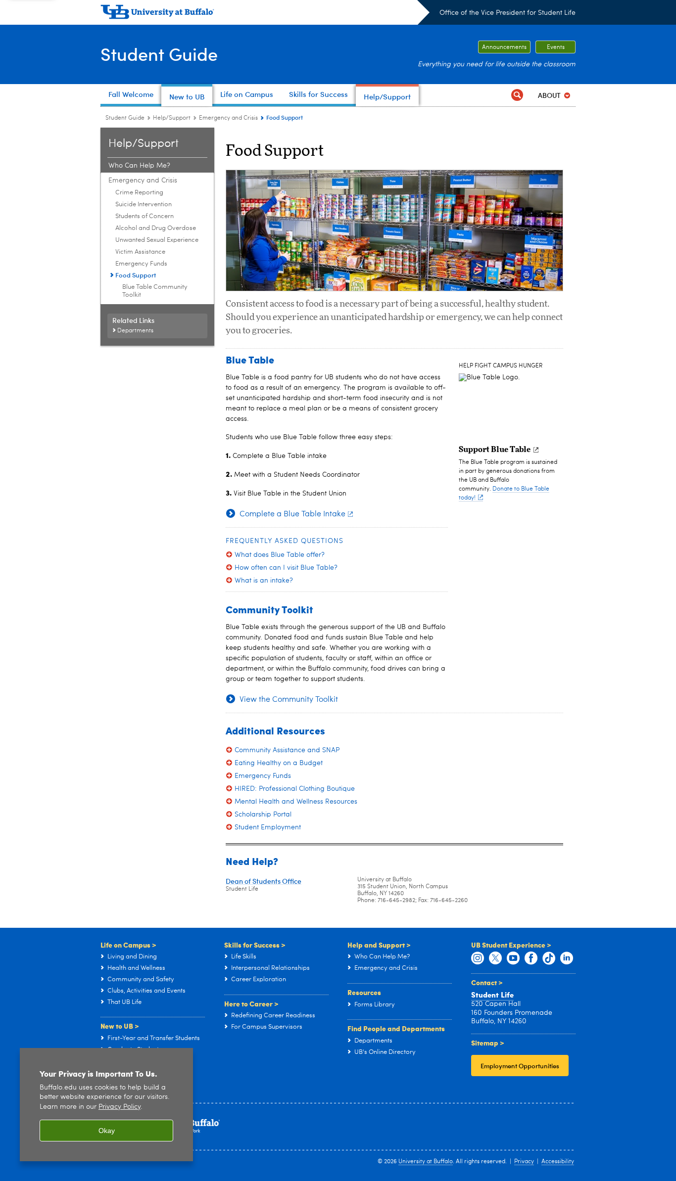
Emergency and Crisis (228, 118)
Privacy (524, 1162)
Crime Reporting (139, 192)
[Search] (517, 95)
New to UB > (119, 1026)
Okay (106, 1131)
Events (556, 47)
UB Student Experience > (511, 945)
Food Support (135, 275)
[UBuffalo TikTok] (548, 958)
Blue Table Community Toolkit (155, 291)
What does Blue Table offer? (280, 554)
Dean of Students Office (263, 881)
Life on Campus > (128, 945)
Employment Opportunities (520, 1065)
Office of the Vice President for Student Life (507, 12)
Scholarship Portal (263, 814)
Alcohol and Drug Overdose (155, 228)
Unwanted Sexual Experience (156, 240)
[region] (106, 1104)
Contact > (487, 982)
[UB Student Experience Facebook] (531, 958)
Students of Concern (144, 216)
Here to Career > (251, 1003)
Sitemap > (487, 1042)
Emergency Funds (141, 264)
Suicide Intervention (143, 204)
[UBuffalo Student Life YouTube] (513, 958)
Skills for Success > (255, 945)
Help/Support (172, 118)
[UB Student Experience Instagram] (477, 958)
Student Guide (159, 54)
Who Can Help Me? (139, 165)
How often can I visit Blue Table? (286, 567)
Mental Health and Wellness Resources (296, 801)
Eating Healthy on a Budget (279, 763)
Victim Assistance (140, 252)
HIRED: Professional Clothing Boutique (295, 788)
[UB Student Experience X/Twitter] (495, 958)
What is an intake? (264, 580)
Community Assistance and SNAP (287, 750)
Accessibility (557, 1162)
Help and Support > (379, 945)
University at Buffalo (425, 1162)
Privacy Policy (119, 1107)
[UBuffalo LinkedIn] (566, 958)
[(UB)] (265, 14)
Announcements (504, 47)
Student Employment (268, 827)
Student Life (492, 994)
